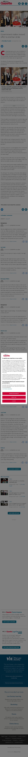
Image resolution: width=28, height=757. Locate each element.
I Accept (14, 401)
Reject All (14, 397)
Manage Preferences (14, 393)
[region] (14, 378)
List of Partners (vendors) (7, 388)
